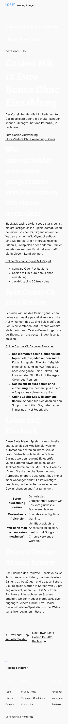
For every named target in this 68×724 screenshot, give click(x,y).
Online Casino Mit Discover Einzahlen (29, 346)
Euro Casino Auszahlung (21, 135)
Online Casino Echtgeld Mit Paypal (28, 261)
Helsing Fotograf (26, 5)
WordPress (27, 716)
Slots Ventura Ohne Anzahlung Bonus (30, 139)
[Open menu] (61, 6)
